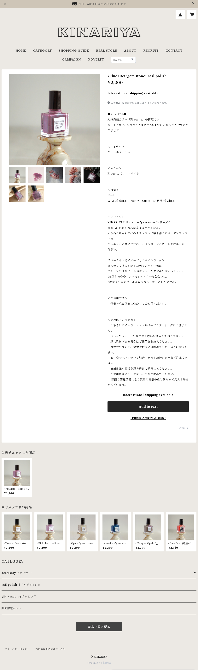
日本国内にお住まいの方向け (148, 418)
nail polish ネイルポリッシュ (21, 584)
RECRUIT (151, 50)
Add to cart (148, 406)
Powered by (95, 662)
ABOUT (130, 50)
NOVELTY (96, 59)
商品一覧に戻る (99, 627)
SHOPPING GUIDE (74, 50)
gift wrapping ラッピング (19, 596)
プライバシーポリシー (17, 649)
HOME (20, 50)
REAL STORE (106, 50)
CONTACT (174, 50)
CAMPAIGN (71, 59)
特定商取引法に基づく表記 (50, 649)
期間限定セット (12, 608)
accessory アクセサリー (18, 573)
